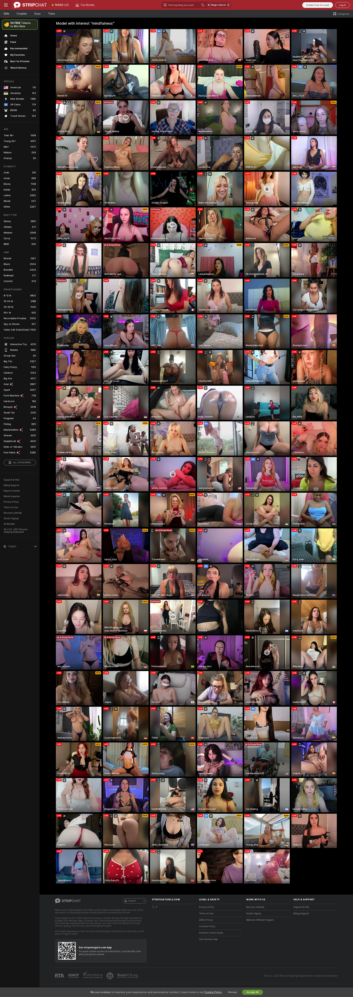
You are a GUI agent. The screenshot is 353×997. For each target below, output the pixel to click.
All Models (9, 524)
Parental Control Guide (211, 933)
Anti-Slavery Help (208, 939)
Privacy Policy (11, 502)
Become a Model (13, 513)
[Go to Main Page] (30, 5)
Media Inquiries (12, 496)
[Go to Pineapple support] (110, 975)
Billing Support (11, 485)
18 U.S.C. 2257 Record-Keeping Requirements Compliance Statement (301, 976)
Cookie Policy (213, 992)
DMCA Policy (206, 920)
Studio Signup (11, 518)
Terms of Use (11, 507)
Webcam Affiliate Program (260, 920)
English (132, 901)
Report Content (12, 491)
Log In (342, 5)
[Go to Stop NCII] (128, 976)
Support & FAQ (11, 480)
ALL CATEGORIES (22, 462)
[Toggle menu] (6, 5)
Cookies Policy (207, 926)
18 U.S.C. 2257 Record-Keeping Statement (16, 530)
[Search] (202, 5)
